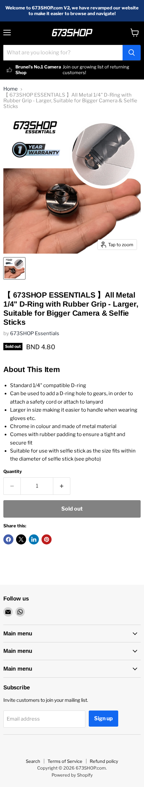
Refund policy (104, 761)
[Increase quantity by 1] (61, 486)
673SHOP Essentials (34, 333)
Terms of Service (65, 761)
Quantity (12, 471)
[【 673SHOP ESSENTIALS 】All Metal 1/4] (14, 268)
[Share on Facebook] (8, 539)
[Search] (132, 52)
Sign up (103, 718)
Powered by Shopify (72, 775)
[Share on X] (21, 539)
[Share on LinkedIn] (34, 539)
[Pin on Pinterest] (47, 539)
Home (10, 89)
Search (33, 761)
